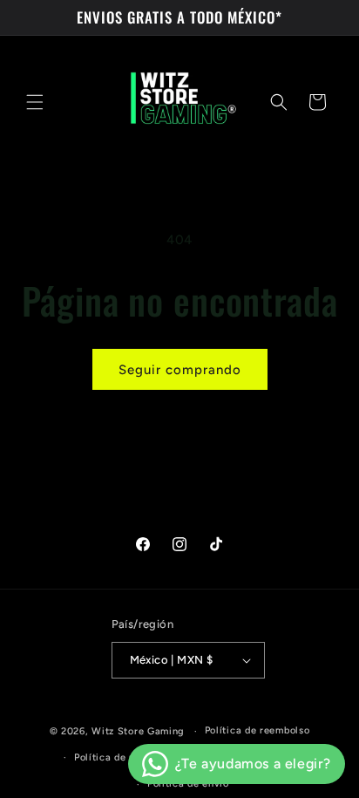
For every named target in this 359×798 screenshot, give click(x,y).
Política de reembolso (257, 730)
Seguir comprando (180, 370)
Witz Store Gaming (138, 731)
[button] (35, 102)
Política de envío (188, 783)
